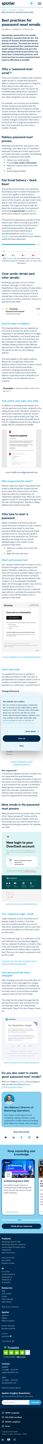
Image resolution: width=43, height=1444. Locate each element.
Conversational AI (8, 1274)
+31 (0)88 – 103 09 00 (10, 1380)
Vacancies (6, 1336)
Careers (5, 1333)
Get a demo (6, 1260)
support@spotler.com (10, 1372)
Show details (30, 731)
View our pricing (8, 1258)
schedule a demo (15, 1087)
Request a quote (8, 1263)
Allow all (21, 738)
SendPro (10, 258)
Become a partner (8, 1328)
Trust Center (7, 1341)
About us (5, 1315)
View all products (8, 1252)
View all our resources (10, 1307)
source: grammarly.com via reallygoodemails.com (21, 1062)
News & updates (8, 1321)
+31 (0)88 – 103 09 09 (10, 1370)
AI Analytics (6, 1282)
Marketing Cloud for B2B (11, 1242)
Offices (4, 1318)
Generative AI (7, 1277)
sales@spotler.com (9, 1383)
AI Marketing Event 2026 (18, 1187)
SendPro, (22, 1081)
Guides (4, 1296)
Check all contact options (11, 1388)
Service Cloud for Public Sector (13, 1247)
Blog (3, 1291)
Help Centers (7, 1302)
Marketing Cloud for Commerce (14, 1244)
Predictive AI (6, 1280)
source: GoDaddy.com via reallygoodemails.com (21, 657)
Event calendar (7, 1299)
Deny (21, 746)
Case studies (6, 1294)
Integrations (6, 1250)
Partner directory (8, 1326)
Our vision (6, 1271)
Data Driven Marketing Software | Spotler (8, 3)
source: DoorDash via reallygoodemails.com (21, 904)
